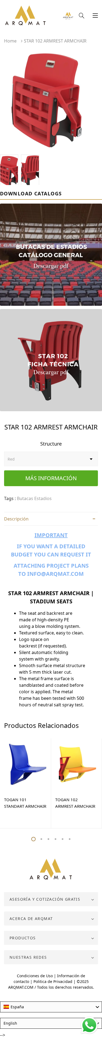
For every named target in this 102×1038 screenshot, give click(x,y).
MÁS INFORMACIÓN (51, 478)
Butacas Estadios (34, 498)
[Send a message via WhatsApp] (89, 1025)
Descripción (16, 519)
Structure (51, 443)
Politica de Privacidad (52, 981)
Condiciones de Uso (35, 975)
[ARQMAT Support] (68, 16)
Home (10, 41)
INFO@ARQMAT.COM (55, 573)
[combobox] (51, 1006)
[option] (51, 101)
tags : (10, 498)
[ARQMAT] (51, 869)
